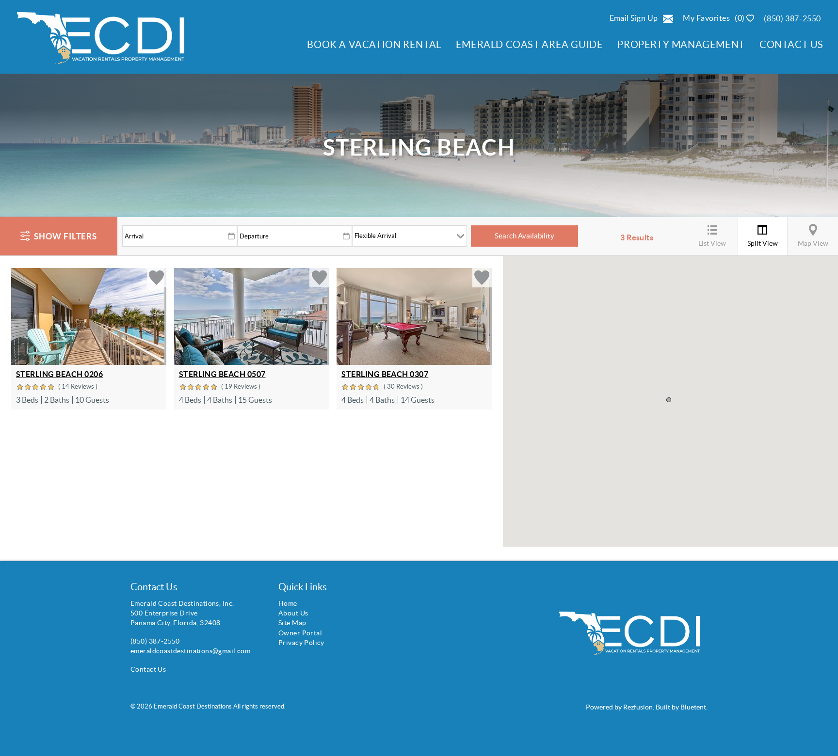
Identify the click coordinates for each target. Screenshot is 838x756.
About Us (293, 613)
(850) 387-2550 (792, 18)
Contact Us (791, 44)
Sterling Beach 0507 (222, 374)
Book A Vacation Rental (374, 44)
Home (287, 603)
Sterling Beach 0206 (59, 374)
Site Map (292, 623)
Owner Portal (300, 633)
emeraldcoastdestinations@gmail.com (190, 651)
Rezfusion (638, 707)
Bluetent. (694, 707)
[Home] (95, 41)
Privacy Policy (301, 642)
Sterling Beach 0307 (384, 374)
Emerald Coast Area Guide (529, 44)
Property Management (681, 44)
